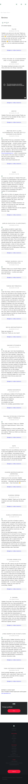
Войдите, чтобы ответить (14, 50)
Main (2, 12)
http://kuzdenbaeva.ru (7, 153)
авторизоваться (5, 693)
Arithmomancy (14, 748)
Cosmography (14, 749)
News (14, 735)
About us (14, 736)
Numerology (14, 746)
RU (13, 2)
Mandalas (14, 753)
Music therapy (14, 751)
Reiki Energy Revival (14, 754)
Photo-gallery (14, 738)
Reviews (14, 741)
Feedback (4, 12)
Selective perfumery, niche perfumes (14, 756)
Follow (14, 710)
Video (14, 740)
